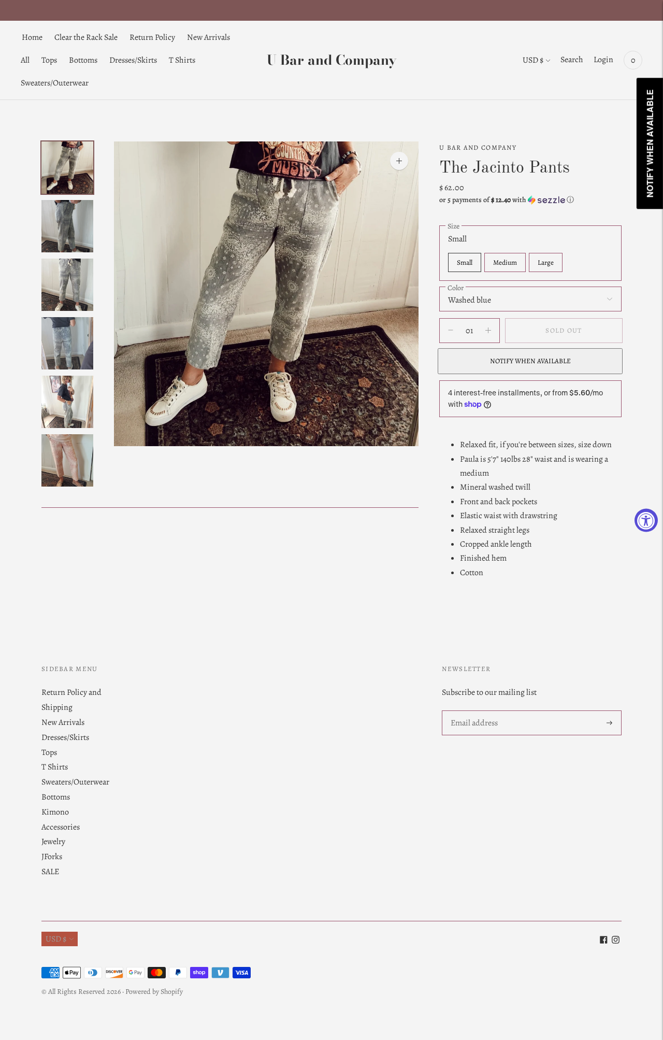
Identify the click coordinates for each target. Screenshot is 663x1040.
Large (546, 262)
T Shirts (182, 60)
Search (571, 59)
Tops (49, 60)
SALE (50, 871)
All (25, 60)
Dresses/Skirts (133, 60)
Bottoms (83, 60)
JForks (51, 856)
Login (603, 59)
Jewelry (53, 841)
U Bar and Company (477, 147)
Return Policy (152, 37)
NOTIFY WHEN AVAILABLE (530, 361)
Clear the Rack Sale (86, 37)
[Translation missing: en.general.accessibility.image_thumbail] (67, 167)
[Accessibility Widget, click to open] (646, 520)
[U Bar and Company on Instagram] (615, 941)
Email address (473, 711)
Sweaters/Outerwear (55, 83)
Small (464, 262)
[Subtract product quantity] (488, 330)
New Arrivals (208, 37)
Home (32, 37)
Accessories (60, 827)
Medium (505, 262)
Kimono (55, 812)
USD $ (533, 60)
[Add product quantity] (451, 330)
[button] (530, 200)
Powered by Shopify (154, 991)
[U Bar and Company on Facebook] (604, 941)
